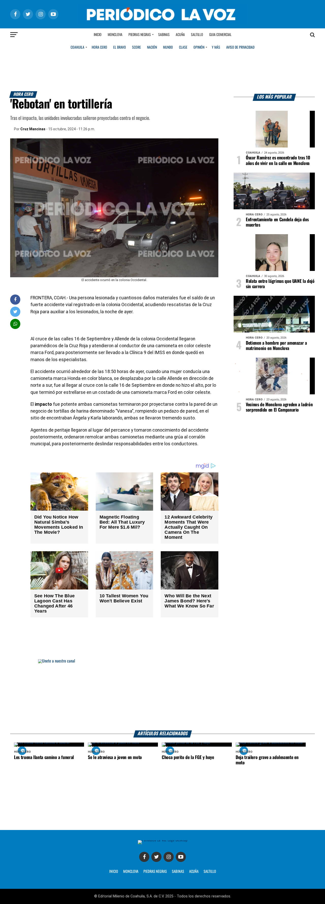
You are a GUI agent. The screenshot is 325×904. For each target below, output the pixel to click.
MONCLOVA (130, 872)
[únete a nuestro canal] (162, 694)
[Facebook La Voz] (144, 857)
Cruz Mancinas (32, 129)
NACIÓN (152, 47)
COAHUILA (77, 47)
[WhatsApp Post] (15, 323)
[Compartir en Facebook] (15, 299)
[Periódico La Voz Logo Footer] (162, 840)
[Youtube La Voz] (181, 857)
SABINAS (178, 872)
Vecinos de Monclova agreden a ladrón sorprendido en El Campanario (279, 407)
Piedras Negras (139, 35)
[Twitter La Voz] (156, 857)
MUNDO (168, 47)
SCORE (136, 47)
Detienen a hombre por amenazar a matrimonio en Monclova (276, 346)
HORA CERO (99, 47)
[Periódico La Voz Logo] (162, 23)
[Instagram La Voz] (169, 857)
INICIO (113, 872)
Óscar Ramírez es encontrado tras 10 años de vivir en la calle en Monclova (278, 160)
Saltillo (197, 35)
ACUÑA (194, 872)
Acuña (180, 35)
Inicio (98, 35)
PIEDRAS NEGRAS (155, 872)
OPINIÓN (198, 47)
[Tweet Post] (15, 311)
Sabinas (164, 35)
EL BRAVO (119, 47)
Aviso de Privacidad (240, 47)
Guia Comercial (220, 35)
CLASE (183, 47)
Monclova (115, 35)
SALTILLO (210, 872)
